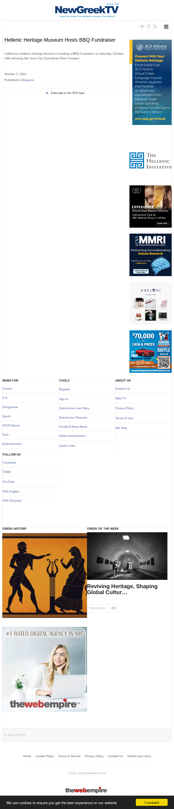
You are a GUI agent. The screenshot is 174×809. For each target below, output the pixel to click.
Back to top (16, 735)
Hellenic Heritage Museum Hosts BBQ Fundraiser (59, 40)
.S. (6, 397)
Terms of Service (69, 756)
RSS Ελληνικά (12, 500)
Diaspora (28, 80)
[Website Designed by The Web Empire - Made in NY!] (87, 792)
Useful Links (67, 445)
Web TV (120, 398)
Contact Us (122, 388)
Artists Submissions (72, 435)
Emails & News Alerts (73, 426)
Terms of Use (124, 418)
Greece (7, 388)
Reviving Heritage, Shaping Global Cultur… (122, 589)
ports (7, 416)
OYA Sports (12, 425)
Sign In (63, 399)
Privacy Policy (124, 408)
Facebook (9, 462)
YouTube (8, 481)
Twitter (7, 471)
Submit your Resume (73, 417)
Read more (98, 608)
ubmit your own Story (75, 408)
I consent (152, 802)
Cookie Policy (45, 756)
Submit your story (139, 756)
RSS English (11, 491)
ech (6, 434)
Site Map (121, 428)
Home (27, 756)
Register (64, 389)
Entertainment (11, 444)
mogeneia (11, 407)
